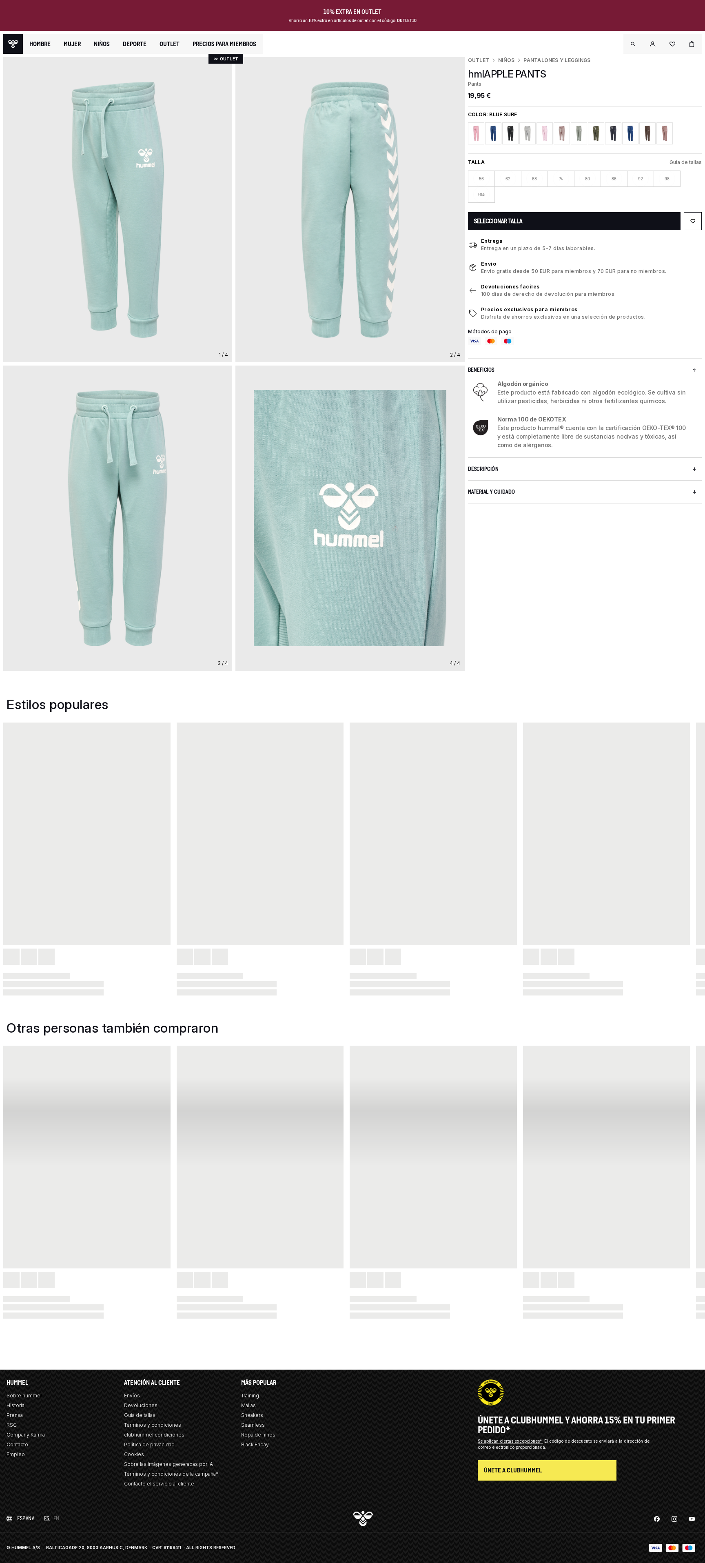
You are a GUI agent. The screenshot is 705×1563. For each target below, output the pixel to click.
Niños (506, 60)
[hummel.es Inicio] (13, 44)
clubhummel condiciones (154, 1435)
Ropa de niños (258, 1435)
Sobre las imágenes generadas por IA (168, 1464)
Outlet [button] (170, 44)
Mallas (248, 1405)
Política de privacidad (149, 1444)
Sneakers (252, 1415)
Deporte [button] (134, 44)
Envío (489, 264)
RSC (12, 1425)
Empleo (16, 1454)
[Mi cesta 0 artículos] (692, 44)
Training (250, 1395)
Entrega (492, 241)
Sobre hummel (24, 1395)
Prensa (15, 1415)
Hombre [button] (40, 44)
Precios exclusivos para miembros (529, 309)
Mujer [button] (72, 44)
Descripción (483, 469)
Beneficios (481, 370)
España (25, 1518)
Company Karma (26, 1435)
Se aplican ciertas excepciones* (510, 1441)
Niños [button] (102, 44)
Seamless (253, 1425)
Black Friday (255, 1444)
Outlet (478, 60)
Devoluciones (140, 1405)
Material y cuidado (491, 492)
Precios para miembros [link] (224, 43)
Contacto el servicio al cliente (159, 1484)
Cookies (134, 1454)
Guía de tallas (686, 162)
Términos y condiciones (152, 1425)
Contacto (17, 1444)
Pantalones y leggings (556, 60)
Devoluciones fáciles (510, 287)
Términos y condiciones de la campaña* (171, 1474)
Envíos (132, 1395)
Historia (15, 1405)
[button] (633, 44)
